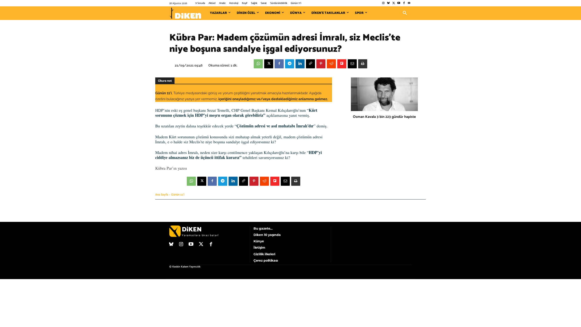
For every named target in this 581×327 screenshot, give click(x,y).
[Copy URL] (310, 63)
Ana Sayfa (161, 194)
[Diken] (185, 13)
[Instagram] (383, 3)
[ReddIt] (331, 63)
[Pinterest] (320, 63)
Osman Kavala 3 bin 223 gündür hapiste (384, 117)
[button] (405, 13)
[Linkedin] (300, 63)
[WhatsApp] (258, 63)
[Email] (352, 63)
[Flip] (341, 63)
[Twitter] (393, 3)
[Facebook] (403, 3)
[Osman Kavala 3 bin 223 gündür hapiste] (384, 94)
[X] (268, 63)
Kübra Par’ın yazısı (171, 168)
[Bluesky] (388, 3)
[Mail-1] (409, 3)
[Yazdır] (362, 63)
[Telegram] (289, 63)
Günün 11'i (177, 194)
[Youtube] (398, 3)
